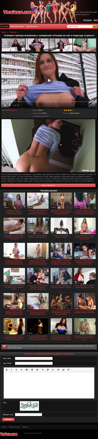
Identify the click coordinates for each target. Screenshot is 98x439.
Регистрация (87, 20)
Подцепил (13, 110)
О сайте (4, 427)
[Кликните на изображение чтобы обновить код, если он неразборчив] (29, 410)
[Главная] (19, 14)
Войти (95, 20)
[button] (6, 369)
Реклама (25, 427)
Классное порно (17, 26)
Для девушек (32, 26)
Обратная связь (14, 427)
